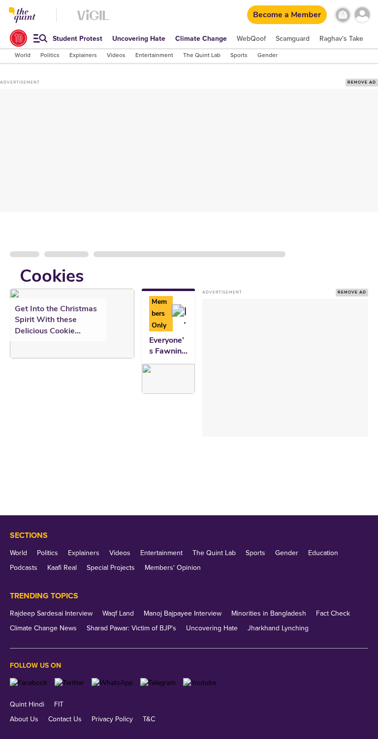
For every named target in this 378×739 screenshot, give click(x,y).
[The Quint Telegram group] (158, 682)
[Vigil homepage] (93, 20)
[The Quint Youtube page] (199, 682)
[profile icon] (362, 15)
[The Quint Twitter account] (69, 682)
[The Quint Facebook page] (28, 682)
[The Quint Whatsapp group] (112, 682)
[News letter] (342, 15)
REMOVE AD (361, 82)
